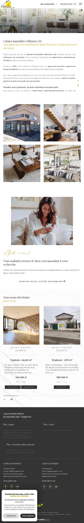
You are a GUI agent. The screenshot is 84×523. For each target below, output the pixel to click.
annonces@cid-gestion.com (52, 471)
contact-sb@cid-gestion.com (13, 471)
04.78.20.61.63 (47, 469)
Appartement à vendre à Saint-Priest (16, 430)
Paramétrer (11, 516)
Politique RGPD (60, 514)
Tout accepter (28, 516)
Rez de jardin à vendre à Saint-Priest (16, 435)
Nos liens (51, 514)
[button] (11, 399)
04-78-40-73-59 (8, 469)
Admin (45, 514)
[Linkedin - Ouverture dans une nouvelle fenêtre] (17, 486)
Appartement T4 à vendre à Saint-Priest (21, 450)
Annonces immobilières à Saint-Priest (56, 430)
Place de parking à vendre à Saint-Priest (17, 437)
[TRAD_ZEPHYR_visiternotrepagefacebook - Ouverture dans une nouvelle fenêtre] (5, 486)
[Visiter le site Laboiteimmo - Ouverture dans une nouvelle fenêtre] (42, 518)
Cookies (68, 514)
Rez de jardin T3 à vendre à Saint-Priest (20, 452)
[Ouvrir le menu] (80, 4)
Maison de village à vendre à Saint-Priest (17, 432)
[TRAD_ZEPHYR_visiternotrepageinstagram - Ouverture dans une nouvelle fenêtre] (11, 486)
